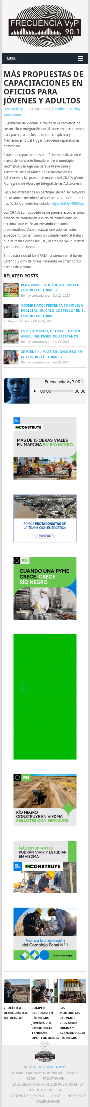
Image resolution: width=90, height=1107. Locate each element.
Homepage (77, 1096)
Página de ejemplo (27, 1096)
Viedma (60, 109)
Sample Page (48, 1102)
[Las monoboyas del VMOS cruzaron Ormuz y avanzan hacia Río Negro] (73, 991)
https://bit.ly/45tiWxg (67, 204)
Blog (31, 1079)
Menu (11, 59)
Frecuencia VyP (14, 109)
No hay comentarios (35, 295)
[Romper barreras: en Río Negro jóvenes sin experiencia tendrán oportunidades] (45, 991)
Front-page (53, 1079)
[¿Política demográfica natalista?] (17, 991)
